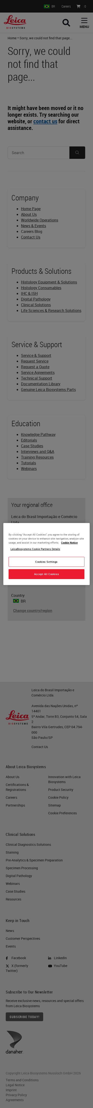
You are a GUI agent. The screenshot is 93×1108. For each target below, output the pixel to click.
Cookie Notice (69, 542)
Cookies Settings (46, 561)
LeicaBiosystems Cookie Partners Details (35, 549)
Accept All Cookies (46, 574)
